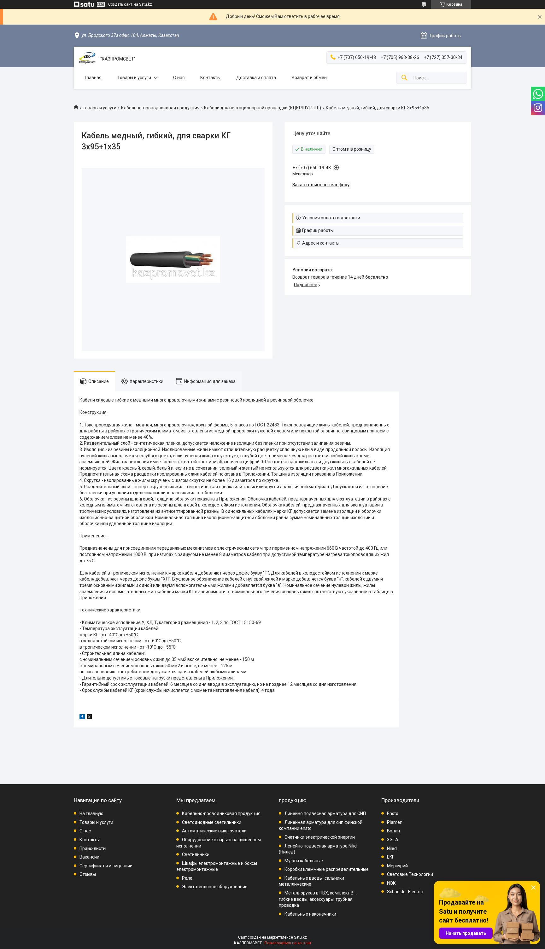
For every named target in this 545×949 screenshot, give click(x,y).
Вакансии (89, 856)
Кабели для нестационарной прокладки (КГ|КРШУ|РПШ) (262, 107)
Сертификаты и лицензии (105, 865)
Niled (392, 848)
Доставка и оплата (256, 77)
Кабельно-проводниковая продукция (160, 107)
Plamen (394, 822)
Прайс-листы (92, 848)
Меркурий (397, 865)
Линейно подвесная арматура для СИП (325, 813)
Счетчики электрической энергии (319, 837)
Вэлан (393, 830)
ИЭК (391, 883)
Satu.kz (300, 937)
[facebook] (82, 717)
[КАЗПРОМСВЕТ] (87, 59)
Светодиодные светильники (211, 822)
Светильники (195, 854)
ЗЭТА (392, 839)
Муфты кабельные (303, 860)
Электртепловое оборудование (215, 886)
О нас (179, 77)
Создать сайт (120, 4)
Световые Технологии (410, 874)
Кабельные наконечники (310, 914)
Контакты (210, 77)
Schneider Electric (405, 891)
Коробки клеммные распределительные (326, 869)
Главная (93, 77)
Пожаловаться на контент (288, 943)
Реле (187, 878)
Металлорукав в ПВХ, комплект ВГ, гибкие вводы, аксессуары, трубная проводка (318, 899)
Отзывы (87, 874)
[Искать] (404, 78)
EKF (390, 856)
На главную (91, 813)
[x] (89, 717)
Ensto (392, 813)
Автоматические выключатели (214, 830)
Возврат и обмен (309, 77)
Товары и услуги (134, 77)
